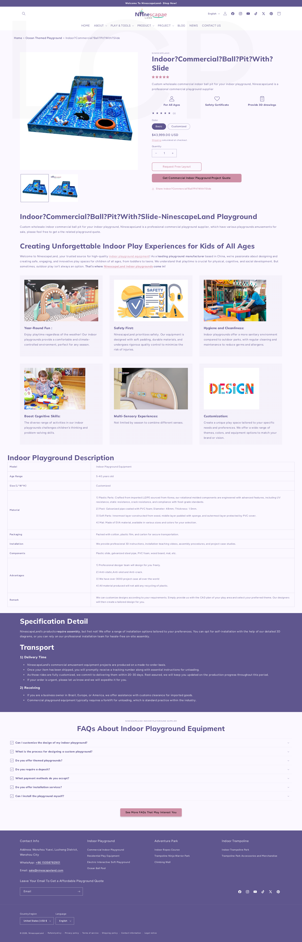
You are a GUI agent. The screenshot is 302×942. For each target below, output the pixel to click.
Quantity (156, 146)
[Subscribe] (79, 891)
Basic (159, 126)
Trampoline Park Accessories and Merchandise (249, 855)
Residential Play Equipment (103, 855)
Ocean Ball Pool (96, 868)
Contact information (131, 933)
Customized (178, 126)
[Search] (24, 13)
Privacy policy (72, 933)
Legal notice (151, 933)
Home (18, 38)
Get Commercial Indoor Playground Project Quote (197, 178)
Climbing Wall (162, 862)
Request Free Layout (177, 166)
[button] (161, 77)
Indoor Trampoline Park (235, 849)
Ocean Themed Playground (44, 38)
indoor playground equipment (129, 256)
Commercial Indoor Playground (105, 849)
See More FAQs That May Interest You (151, 812)
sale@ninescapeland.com (46, 870)
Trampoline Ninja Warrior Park (172, 855)
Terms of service (90, 933)
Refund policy (54, 933)
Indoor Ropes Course (167, 849)
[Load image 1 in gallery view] (34, 188)
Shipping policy (110, 933)
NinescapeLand (36, 933)
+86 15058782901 (48, 862)
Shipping (156, 140)
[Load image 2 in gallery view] (64, 188)
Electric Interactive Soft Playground (108, 862)
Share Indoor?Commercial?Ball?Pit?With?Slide (183, 188)
